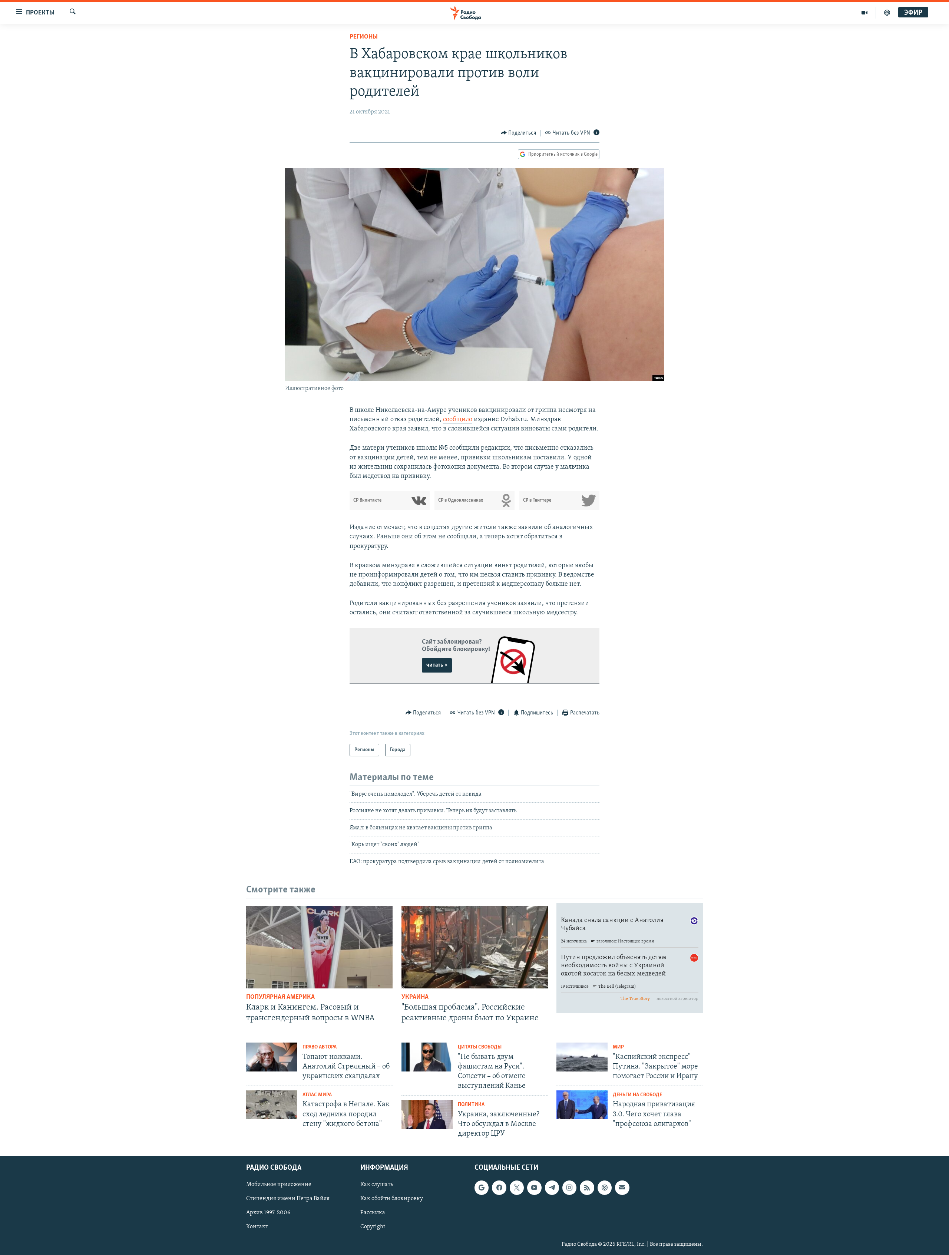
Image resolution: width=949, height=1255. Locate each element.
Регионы (364, 37)
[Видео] (864, 12)
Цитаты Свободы (480, 1047)
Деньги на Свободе (637, 1095)
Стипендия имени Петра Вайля (288, 1199)
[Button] (518, 133)
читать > (436, 665)
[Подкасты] (605, 1188)
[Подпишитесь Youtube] (534, 1188)
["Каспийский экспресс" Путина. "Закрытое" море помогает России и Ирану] (582, 1057)
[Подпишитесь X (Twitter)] (517, 1188)
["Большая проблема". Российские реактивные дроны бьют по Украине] (474, 947)
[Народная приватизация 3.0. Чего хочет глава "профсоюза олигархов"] (582, 1104)
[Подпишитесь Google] (481, 1188)
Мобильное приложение (278, 1185)
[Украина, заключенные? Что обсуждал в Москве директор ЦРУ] (427, 1114)
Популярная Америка (280, 997)
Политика (471, 1104)
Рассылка (372, 1213)
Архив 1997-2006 (268, 1213)
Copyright (372, 1227)
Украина (415, 997)
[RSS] (587, 1188)
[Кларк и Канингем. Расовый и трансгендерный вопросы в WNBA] (319, 947)
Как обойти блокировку (391, 1199)
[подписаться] (622, 1188)
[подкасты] (887, 12)
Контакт (257, 1227)
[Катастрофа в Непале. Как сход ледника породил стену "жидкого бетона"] (271, 1104)
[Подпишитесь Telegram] (552, 1188)
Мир (618, 1047)
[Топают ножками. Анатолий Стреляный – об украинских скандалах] (271, 1057)
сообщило (457, 419)
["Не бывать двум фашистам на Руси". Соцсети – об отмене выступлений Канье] (427, 1057)
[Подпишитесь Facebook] (499, 1188)
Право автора (319, 1047)
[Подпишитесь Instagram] (569, 1188)
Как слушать (376, 1185)
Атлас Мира (317, 1095)
